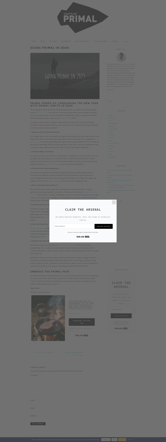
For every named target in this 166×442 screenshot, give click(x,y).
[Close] (114, 202)
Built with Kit (83, 236)
